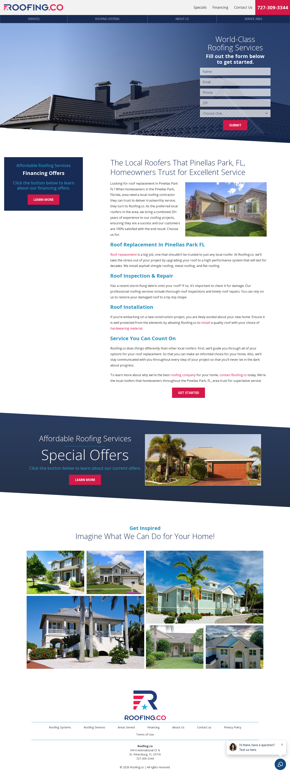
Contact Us (243, 7)
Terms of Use (145, 734)
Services (34, 19)
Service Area (253, 19)
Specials (200, 7)
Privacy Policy (232, 727)
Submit (235, 125)
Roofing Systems (107, 19)
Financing (220, 7)
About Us (182, 19)
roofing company (183, 375)
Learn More (43, 199)
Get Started (188, 393)
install (205, 322)
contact (225, 375)
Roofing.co (239, 375)
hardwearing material (126, 328)
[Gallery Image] (55, 572)
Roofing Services (94, 727)
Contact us (204, 727)
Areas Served (126, 727)
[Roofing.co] (33, 7)
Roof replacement (123, 254)
